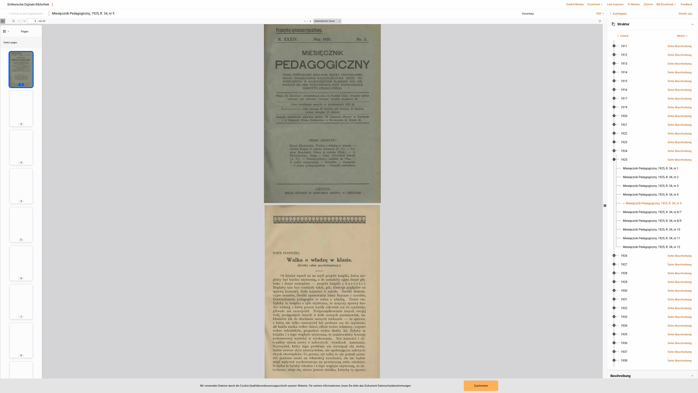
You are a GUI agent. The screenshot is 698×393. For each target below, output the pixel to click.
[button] (652, 24)
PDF (598, 13)
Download (593, 4)
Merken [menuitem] (635, 4)
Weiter (681, 35)
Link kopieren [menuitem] (615, 4)
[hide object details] (605, 205)
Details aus (685, 13)
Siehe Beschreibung (679, 46)
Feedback (686, 4)
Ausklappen (620, 13)
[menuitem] (624, 46)
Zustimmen (481, 385)
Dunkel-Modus (575, 4)
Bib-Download (665, 4)
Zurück (624, 35)
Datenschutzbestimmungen (394, 385)
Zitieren (648, 4)
